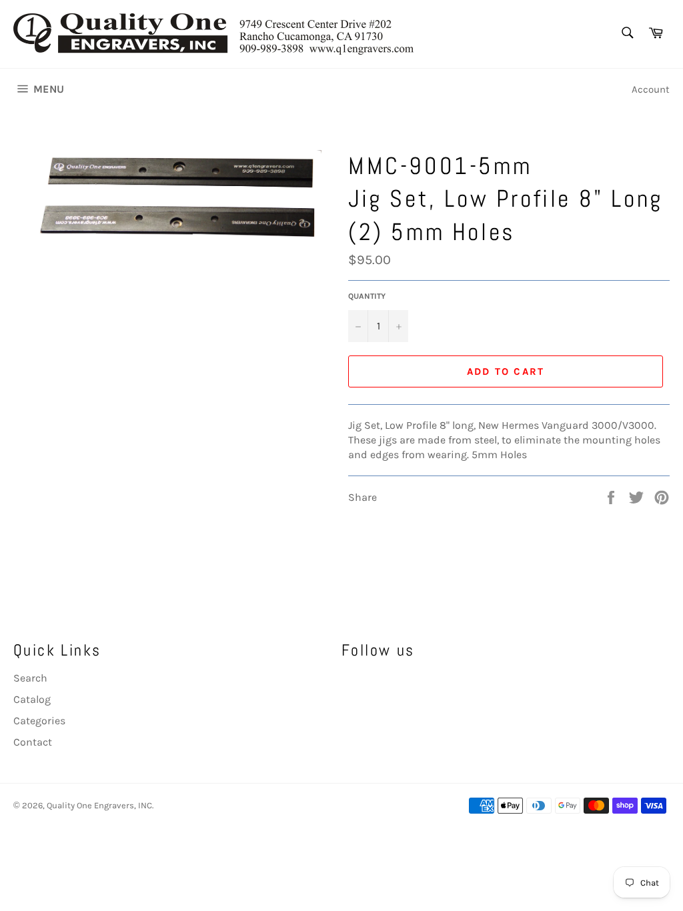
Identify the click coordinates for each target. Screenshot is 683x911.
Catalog (32, 699)
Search (30, 678)
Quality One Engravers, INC (99, 805)
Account (651, 89)
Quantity (367, 296)
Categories (39, 720)
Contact (32, 742)
